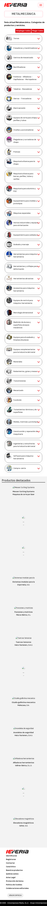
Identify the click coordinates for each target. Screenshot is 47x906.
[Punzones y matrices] (23, 608)
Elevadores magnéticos (23, 823)
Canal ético (11, 867)
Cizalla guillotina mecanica (23, 702)
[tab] (23, 38)
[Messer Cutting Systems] (24, 488)
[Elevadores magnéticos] (23, 819)
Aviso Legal (10, 877)
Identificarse (11, 856)
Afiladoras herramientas (23, 763)
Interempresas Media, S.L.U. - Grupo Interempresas (27, 903)
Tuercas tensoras (23, 642)
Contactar (10, 863)
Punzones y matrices (23, 612)
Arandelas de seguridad (23, 732)
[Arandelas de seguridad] (23, 729)
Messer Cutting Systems (23, 491)
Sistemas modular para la (23, 582)
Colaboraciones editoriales (17, 888)
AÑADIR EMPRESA (15, 895)
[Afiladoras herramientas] (23, 759)
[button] (23, 38)
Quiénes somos (12, 874)
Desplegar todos (23, 31)
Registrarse (11, 859)
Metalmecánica (23, 14)
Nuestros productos (14, 870)
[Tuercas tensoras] (24, 639)
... (23, 522)
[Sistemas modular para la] (23, 578)
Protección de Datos (14, 881)
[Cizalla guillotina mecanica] (23, 699)
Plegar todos (37, 31)
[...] (23, 518)
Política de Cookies (14, 885)
